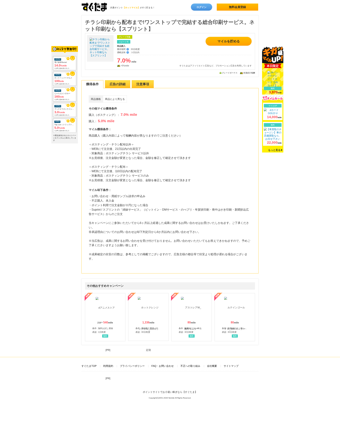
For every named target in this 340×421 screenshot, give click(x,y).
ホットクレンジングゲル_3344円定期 (148, 317)
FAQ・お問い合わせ (162, 366)
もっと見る (274, 150)
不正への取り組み (190, 366)
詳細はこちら (272, 111)
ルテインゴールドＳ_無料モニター (235, 317)
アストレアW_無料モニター (192, 317)
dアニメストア (105, 317)
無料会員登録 (237, 7)
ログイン (201, 7)
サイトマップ (231, 366)
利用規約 (108, 366)
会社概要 (212, 366)
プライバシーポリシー (132, 366)
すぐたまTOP (89, 366)
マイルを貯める (228, 41)
